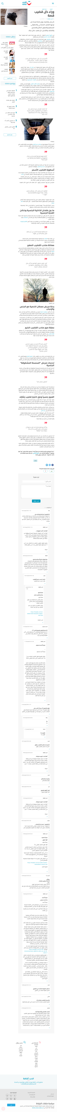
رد (49, 523)
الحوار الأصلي (36, 453)
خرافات (35, 461)
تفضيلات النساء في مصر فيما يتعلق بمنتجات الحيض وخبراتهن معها (10, 93)
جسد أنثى (43, 411)
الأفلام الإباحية (24, 221)
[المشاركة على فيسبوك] (52, 465)
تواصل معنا (32, 1097)
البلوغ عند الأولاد (6, 58)
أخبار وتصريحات (32, 1095)
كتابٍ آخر (32, 67)
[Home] (27, 5)
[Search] (2, 3)
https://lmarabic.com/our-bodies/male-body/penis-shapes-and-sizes (35, 613)
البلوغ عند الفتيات (6, 52)
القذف (45, 239)
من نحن (52, 1094)
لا (45, 471)
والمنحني (40, 41)
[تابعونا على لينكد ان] (11, 1098)
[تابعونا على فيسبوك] (14, 1095)
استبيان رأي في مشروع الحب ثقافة (7, 48)
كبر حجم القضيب (41, 167)
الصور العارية (30, 356)
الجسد (51, 9)
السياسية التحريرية (31, 1092)
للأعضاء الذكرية (47, 37)
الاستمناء (25, 217)
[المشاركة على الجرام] (47, 465)
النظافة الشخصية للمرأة (4, 64)
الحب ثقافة (50, 19)
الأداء (22, 174)
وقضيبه (48, 39)
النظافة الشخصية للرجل (4, 70)
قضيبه (52, 251)
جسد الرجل (44, 9)
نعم (11, 1105)
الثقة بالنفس (51, 334)
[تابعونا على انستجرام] (7, 1098)
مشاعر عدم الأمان (37, 144)
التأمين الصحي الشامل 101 (10, 128)
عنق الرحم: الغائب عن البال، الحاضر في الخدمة (10, 114)
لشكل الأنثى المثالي (35, 84)
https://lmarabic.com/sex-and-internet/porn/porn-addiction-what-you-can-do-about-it (35, 951)
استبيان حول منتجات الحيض (10, 101)
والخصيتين (52, 91)
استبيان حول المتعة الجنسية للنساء (4, 44)
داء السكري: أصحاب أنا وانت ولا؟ (10, 121)
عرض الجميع (10, 78)
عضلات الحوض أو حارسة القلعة (11, 107)
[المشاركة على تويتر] (50, 465)
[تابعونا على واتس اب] (7, 1095)
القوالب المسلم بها (31, 80)
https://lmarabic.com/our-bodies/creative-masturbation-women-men (37, 863)
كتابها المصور (49, 35)
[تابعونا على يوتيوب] (14, 1098)
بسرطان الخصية (43, 312)
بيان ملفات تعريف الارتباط (38, 1108)
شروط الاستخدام (50, 1096)
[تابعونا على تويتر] (11, 1095)
